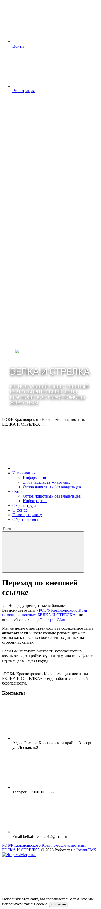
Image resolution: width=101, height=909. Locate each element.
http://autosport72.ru (48, 619)
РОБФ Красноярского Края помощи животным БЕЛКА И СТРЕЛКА (44, 612)
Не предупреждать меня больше (36, 605)
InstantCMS (86, 850)
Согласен (58, 904)
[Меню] (43, 425)
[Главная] (51, 468)
